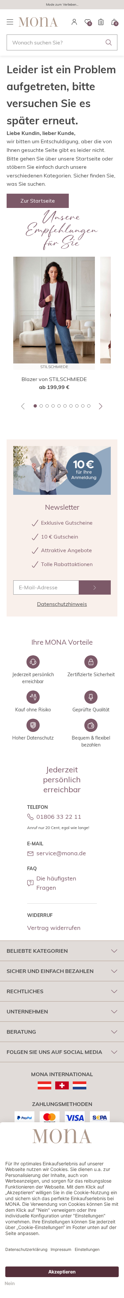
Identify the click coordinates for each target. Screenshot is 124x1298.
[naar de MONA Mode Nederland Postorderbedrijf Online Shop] (79, 1085)
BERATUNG (21, 1031)
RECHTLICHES (25, 991)
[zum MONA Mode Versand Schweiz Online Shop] (62, 1085)
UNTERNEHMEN (27, 1011)
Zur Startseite (38, 200)
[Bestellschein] (101, 22)
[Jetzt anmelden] (95, 587)
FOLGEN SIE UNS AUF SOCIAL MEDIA (54, 1052)
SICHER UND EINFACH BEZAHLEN (50, 971)
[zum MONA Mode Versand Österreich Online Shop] (44, 1085)
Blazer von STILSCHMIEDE (54, 379)
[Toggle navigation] (10, 22)
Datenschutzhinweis (62, 604)
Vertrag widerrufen (54, 928)
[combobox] (62, 42)
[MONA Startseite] (38, 22)
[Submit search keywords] (108, 42)
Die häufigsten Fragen (56, 883)
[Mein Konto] (74, 22)
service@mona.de (61, 853)
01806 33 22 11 (58, 816)
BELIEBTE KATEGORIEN (37, 950)
